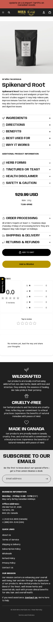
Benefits (13, 131)
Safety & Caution (21, 183)
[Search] (9, 12)
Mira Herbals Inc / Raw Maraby (29, 610)
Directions (15, 125)
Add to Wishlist (26, 264)
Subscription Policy (11, 549)
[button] (37, 285)
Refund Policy (8, 558)
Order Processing (22, 218)
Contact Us (7, 568)
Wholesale (7, 554)
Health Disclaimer (22, 176)
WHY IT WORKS (17, 145)
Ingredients (16, 118)
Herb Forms (16, 162)
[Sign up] (47, 479)
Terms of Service (10, 540)
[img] (10, 298)
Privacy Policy (8, 563)
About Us (6, 535)
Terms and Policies (26, 615)
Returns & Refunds (23, 242)
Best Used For (18, 138)
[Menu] (3, 12)
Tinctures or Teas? (23, 169)
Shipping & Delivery (23, 235)
